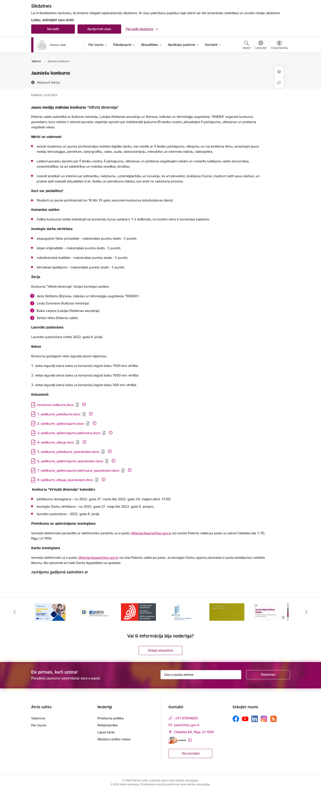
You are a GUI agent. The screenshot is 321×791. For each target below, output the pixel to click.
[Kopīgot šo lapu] (279, 82)
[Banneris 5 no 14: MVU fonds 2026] (50, 612)
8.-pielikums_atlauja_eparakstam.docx (65, 480)
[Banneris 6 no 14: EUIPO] (94, 612)
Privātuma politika (110, 718)
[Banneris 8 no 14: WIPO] (182, 612)
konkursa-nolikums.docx (55, 405)
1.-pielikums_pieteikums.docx (59, 414)
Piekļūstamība (107, 725)
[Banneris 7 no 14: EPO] (138, 612)
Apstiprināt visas (99, 29)
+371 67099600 (186, 718)
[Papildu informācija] (84, 404)
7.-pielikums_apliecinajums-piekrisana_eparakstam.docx (78, 470)
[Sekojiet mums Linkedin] (254, 718)
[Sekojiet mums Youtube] (245, 718)
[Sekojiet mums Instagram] (264, 719)
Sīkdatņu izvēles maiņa (113, 739)
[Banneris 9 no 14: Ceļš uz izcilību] (226, 612)
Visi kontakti (190, 753)
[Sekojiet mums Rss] (273, 719)
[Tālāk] (306, 612)
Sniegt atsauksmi (160, 650)
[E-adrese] (177, 740)
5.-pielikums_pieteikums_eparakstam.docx (68, 452)
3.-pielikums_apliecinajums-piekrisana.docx (68, 433)
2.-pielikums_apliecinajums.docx (60, 423)
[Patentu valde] (51, 45)
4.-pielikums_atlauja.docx (55, 442)
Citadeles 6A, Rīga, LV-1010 (194, 732)
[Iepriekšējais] (14, 612)
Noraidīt (53, 29)
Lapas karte (106, 732)
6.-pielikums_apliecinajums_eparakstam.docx (70, 461)
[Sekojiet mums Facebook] (236, 718)
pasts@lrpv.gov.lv (186, 725)
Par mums (38, 725)
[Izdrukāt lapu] (279, 71)
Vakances (38, 718)
